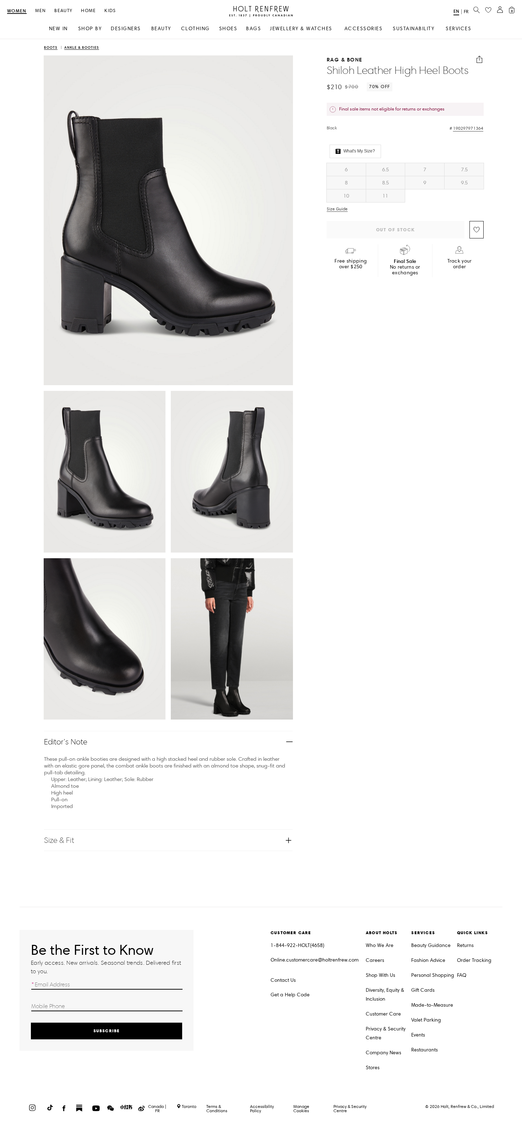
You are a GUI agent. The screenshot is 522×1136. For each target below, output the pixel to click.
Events (418, 1035)
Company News (383, 1053)
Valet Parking (426, 1020)
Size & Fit (59, 840)
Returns (465, 945)
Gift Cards (423, 990)
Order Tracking (474, 960)
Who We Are (379, 945)
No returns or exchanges (405, 267)
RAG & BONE (345, 59)
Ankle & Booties (81, 48)
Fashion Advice (428, 960)
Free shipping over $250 (351, 264)
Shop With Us (380, 975)
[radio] (346, 169)
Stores (373, 1068)
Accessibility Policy (262, 1108)
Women (17, 11)
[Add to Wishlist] (476, 229)
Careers (375, 960)
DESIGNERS (126, 28)
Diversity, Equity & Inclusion (385, 994)
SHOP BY (90, 28)
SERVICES (458, 28)
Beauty (63, 11)
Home (88, 11)
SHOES (228, 28)
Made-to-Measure (432, 1005)
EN (456, 11)
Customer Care (383, 1014)
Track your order (459, 264)
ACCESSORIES (363, 28)
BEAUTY (161, 28)
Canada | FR (157, 1108)
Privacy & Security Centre (386, 1033)
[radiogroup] (405, 182)
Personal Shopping (432, 975)
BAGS (253, 28)
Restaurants (424, 1050)
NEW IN (58, 28)
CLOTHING (195, 28)
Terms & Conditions (216, 1108)
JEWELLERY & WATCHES (301, 28)
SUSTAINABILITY (413, 28)
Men (40, 11)
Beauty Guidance (431, 945)
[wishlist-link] (488, 10)
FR (466, 12)
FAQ (461, 975)
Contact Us (283, 980)
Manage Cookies (301, 1108)
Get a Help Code (290, 995)
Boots (51, 48)
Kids (110, 11)
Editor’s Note (66, 742)
